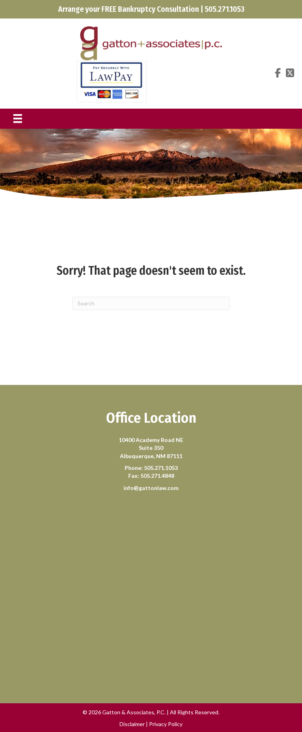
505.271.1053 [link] (161, 467)
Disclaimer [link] (132, 724)
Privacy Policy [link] (165, 724)
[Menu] (18, 119)
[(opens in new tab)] (111, 80)
